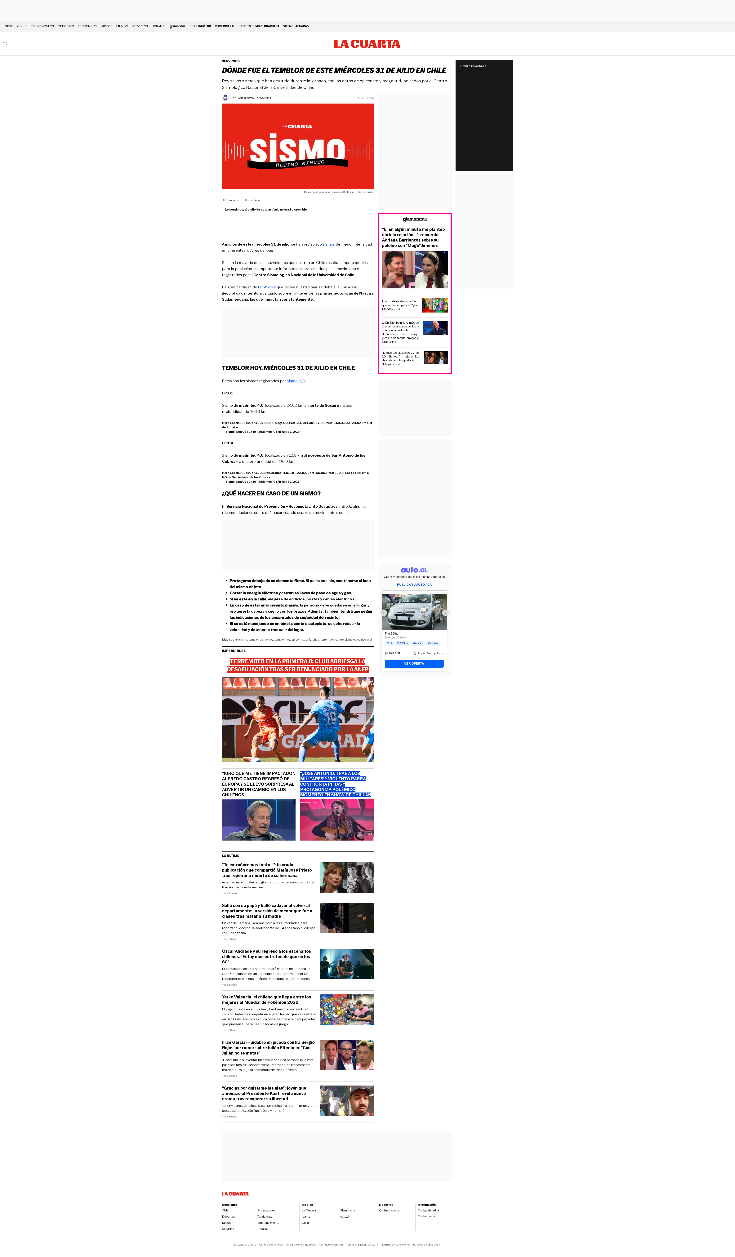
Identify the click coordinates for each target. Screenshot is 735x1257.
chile (308, 639)
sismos (329, 244)
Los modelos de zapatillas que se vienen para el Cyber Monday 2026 (400, 305)
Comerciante (225, 26)
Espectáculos (42, 26)
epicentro (298, 639)
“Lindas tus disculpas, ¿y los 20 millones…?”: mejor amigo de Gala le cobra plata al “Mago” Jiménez (400, 358)
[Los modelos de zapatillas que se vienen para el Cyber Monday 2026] (435, 306)
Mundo (122, 26)
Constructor (200, 26)
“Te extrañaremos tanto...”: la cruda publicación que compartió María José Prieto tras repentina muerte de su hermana (267, 870)
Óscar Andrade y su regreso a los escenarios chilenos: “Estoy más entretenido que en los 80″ (266, 957)
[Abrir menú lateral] (6, 44)
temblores (267, 287)
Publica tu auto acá (414, 584)
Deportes (66, 26)
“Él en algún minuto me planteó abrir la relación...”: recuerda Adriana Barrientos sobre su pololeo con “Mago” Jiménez (413, 237)
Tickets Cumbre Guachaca (259, 26)
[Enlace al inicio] (415, 220)
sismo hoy (266, 639)
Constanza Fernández (254, 97)
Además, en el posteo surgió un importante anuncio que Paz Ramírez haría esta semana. (268, 885)
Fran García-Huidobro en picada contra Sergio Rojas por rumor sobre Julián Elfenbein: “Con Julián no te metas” (268, 1048)
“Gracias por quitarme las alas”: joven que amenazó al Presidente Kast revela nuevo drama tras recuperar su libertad (264, 1094)
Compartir (232, 200)
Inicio (8, 26)
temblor (253, 639)
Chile (22, 26)
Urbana (158, 26)
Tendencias (87, 26)
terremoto (327, 639)
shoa (316, 639)
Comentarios (253, 200)
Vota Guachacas (296, 26)
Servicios (140, 26)
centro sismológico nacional (353, 639)
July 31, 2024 (292, 431)
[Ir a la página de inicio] (367, 43)
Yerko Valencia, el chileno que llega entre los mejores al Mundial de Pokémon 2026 (266, 999)
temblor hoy (282, 639)
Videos (106, 26)
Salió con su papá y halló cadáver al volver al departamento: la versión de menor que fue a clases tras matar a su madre (267, 911)
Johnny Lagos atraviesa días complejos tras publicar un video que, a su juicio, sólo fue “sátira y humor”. (269, 1108)
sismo (243, 639)
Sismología (296, 381)
